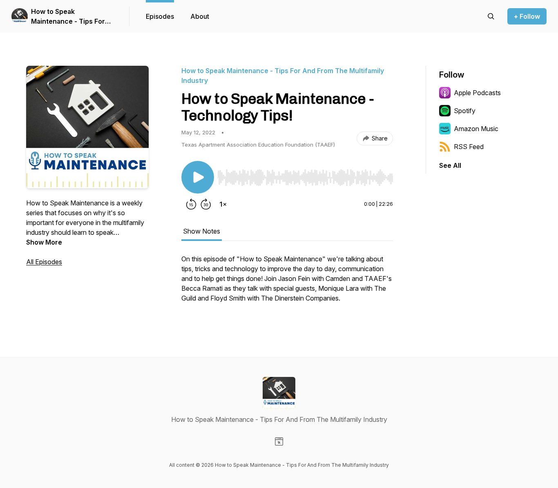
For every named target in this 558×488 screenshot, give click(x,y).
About (199, 16)
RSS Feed (469, 147)
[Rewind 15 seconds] (191, 204)
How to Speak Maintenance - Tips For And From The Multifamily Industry (72, 16)
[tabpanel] (287, 282)
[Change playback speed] (223, 204)
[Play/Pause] (197, 177)
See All (450, 165)
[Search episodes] (491, 16)
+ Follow (527, 16)
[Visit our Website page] (279, 441)
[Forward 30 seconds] (206, 204)
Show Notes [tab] (201, 231)
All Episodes (44, 262)
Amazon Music (476, 129)
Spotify (464, 111)
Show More (44, 242)
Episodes (160, 16)
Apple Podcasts (477, 93)
